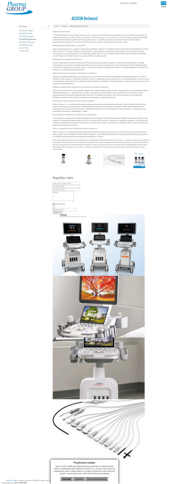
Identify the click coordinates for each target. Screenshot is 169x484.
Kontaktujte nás (14, 483)
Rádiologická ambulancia (79, 26)
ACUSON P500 (25, 33)
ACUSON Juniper (26, 36)
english (133, 3)
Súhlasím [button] (66, 479)
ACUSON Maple (26, 30)
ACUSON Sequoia (26, 42)
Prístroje (64, 26)
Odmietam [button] (79, 479)
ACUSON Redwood (27, 39)
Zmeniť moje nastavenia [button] (96, 479)
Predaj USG (24, 51)
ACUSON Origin (26, 45)
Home (56, 26)
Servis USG (24, 48)
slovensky (124, 3)
